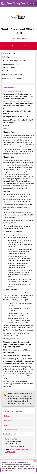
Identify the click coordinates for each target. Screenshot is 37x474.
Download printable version (13, 91)
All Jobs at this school (11, 430)
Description (8, 420)
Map (5, 425)
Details (6, 416)
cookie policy (8, 470)
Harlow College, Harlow (18, 38)
